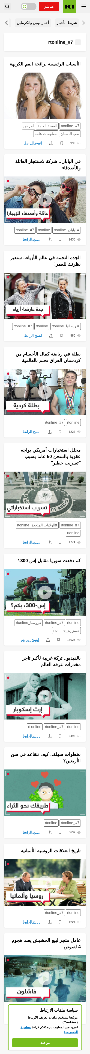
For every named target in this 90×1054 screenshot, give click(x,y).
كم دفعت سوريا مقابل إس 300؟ (49, 560)
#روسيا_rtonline (28, 623)
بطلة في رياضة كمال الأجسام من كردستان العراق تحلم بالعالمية (48, 357)
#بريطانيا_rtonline (65, 326)
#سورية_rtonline (66, 630)
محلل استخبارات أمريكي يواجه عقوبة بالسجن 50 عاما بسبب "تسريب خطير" (51, 456)
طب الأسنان (69, 134)
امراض (28, 126)
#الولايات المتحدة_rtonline (37, 525)
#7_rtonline (70, 126)
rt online (34, 727)
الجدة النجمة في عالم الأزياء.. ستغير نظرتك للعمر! (45, 261)
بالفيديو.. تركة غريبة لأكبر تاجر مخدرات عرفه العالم (51, 661)
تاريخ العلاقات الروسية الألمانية (51, 850)
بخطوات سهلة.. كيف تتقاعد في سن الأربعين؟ (46, 757)
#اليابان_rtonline (66, 230)
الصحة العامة (47, 126)
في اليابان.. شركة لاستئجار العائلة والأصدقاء (48, 164)
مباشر (49, 6)
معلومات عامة (46, 134)
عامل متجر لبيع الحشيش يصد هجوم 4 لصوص (46, 943)
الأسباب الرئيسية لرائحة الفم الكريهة (45, 63)
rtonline (44, 230)
